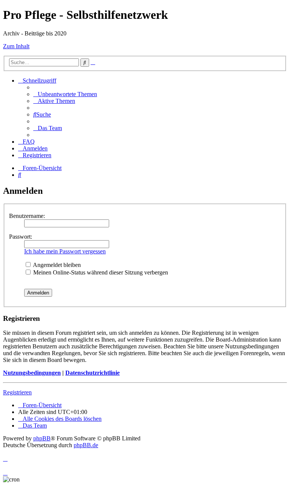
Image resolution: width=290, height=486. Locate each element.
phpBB (42, 438)
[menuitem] (65, 94)
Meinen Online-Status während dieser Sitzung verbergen (100, 272)
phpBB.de (86, 445)
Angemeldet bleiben (56, 265)
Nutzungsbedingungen (32, 372)
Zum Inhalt (16, 46)
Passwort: (20, 236)
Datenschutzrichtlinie (92, 372)
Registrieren (17, 392)
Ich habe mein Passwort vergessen (65, 251)
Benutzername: (27, 216)
